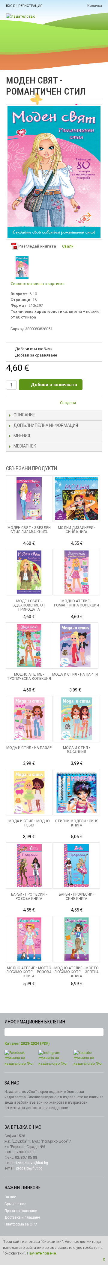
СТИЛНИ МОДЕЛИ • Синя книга (76, 823)
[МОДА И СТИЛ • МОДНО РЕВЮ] (29, 792)
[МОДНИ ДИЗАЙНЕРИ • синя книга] (76, 498)
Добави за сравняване (36, 355)
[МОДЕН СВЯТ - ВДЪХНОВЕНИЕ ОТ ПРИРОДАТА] (29, 572)
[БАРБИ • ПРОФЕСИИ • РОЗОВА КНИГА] (29, 865)
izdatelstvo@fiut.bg (32, 1163)
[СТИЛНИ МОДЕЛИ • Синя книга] (76, 792)
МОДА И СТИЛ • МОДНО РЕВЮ (29, 823)
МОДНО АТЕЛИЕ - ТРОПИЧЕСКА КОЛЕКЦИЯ (29, 676)
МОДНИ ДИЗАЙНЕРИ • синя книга (76, 530)
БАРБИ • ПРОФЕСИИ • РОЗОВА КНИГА (29, 896)
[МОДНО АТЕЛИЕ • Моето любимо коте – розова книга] (29, 939)
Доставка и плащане (22, 1217)
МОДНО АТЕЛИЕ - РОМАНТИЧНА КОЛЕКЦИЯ (76, 603)
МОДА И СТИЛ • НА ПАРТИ (75, 674)
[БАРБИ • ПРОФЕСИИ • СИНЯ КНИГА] (76, 865)
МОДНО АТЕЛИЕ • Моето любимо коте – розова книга (29, 972)
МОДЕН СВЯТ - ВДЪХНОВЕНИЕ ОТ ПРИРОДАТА (29, 605)
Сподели (68, 403)
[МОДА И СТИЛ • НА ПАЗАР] (29, 719)
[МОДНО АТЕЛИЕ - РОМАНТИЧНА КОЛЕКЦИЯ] (76, 572)
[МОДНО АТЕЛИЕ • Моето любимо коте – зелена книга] (76, 939)
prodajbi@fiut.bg (29, 1168)
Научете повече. (42, 1253)
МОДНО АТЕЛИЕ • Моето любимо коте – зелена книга (76, 972)
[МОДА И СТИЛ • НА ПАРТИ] (75, 645)
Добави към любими (33, 349)
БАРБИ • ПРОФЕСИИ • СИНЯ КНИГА (76, 896)
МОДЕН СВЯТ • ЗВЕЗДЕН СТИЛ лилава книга (29, 530)
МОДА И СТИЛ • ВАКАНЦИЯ (76, 750)
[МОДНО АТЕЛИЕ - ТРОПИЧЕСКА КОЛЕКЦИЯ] (29, 645)
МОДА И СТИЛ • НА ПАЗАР (29, 748)
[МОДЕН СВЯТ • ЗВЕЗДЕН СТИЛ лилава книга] (29, 498)
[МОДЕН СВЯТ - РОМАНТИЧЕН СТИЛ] (22, 267)
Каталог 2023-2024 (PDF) (27, 1043)
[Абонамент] (99, 1032)
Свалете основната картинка (37, 283)
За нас (10, 1197)
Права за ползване (20, 1211)
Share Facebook (96, 404)
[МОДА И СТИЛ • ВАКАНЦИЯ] (76, 719)
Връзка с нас (15, 1204)
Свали (68, 246)
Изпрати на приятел (84, 404)
